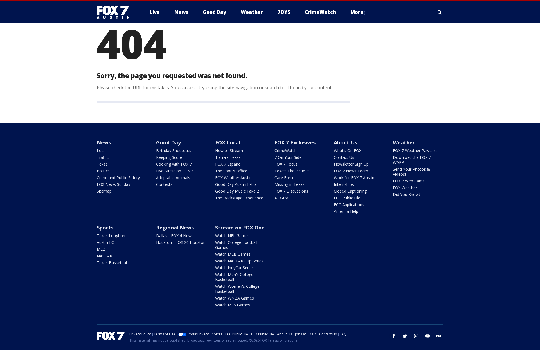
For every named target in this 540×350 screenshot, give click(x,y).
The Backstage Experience (239, 197)
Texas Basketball (112, 262)
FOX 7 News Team (351, 170)
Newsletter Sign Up (351, 164)
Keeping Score (169, 157)
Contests (164, 184)
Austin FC (105, 242)
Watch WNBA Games (234, 298)
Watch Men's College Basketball (234, 277)
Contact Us (344, 157)
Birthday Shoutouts (173, 150)
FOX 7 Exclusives (295, 142)
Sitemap (104, 191)
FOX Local (227, 142)
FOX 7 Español (228, 164)
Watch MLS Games (232, 304)
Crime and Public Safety (118, 177)
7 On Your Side (288, 157)
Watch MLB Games (233, 254)
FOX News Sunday (113, 184)
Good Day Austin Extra (235, 184)
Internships (344, 184)
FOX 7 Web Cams (409, 181)
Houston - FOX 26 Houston (181, 242)
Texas (102, 164)
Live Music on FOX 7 (174, 170)
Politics (103, 170)
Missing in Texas (289, 184)
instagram (416, 335)
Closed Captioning (350, 191)
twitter (405, 335)
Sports (105, 227)
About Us (345, 142)
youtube (427, 335)
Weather (404, 142)
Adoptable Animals (173, 177)
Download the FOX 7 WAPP (412, 160)
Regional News (175, 227)
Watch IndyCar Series (234, 267)
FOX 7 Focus (286, 164)
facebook (393, 335)
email (438, 335)
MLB (101, 249)
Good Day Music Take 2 (237, 191)
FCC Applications (349, 204)
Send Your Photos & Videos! (411, 171)
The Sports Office (231, 170)
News (104, 142)
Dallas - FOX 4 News (175, 235)
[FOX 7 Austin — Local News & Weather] (115, 12)
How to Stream (229, 150)
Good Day (168, 142)
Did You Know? (406, 194)
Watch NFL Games (232, 235)
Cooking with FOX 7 (174, 164)
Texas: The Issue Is (291, 170)
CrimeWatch (285, 150)
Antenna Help (346, 211)
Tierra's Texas (228, 157)
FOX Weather (405, 187)
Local (102, 150)
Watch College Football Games (236, 245)
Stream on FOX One (240, 227)
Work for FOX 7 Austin (354, 177)
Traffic (103, 157)
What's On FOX (347, 150)
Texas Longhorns (113, 235)
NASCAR (104, 255)
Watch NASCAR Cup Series (239, 261)
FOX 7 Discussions (291, 191)
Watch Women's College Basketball (237, 289)
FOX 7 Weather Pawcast (415, 150)
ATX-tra (281, 197)
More (356, 12)
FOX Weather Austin (233, 177)
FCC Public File (347, 197)
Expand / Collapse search (439, 12)
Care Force (284, 177)
